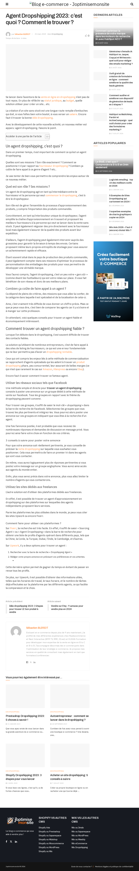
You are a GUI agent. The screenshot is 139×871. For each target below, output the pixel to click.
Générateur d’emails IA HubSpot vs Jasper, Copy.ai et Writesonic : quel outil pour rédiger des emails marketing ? (121, 57)
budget (70, 100)
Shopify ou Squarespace (50, 835)
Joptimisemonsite (12, 866)
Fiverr (13, 528)
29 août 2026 (102, 43)
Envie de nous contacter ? (81, 866)
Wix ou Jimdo (78, 827)
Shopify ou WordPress (49, 847)
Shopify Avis (44, 827)
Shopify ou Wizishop (48, 839)
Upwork (14, 545)
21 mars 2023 (40, 34)
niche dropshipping (29, 449)
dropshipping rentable (59, 351)
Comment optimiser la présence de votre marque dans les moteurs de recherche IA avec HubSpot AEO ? (113, 35)
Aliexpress (59, 369)
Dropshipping (57, 34)
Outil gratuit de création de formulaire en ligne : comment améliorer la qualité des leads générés (121, 79)
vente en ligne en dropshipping (58, 97)
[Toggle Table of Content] (46, 136)
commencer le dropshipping (61, 195)
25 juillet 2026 (116, 109)
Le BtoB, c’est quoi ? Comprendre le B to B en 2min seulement (112, 164)
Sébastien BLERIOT (22, 34)
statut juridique (53, 100)
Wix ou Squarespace (81, 831)
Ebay (80, 369)
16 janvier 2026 (117, 190)
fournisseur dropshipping (53, 165)
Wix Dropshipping (80, 847)
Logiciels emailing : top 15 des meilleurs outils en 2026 (121, 183)
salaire (73, 114)
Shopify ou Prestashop (49, 831)
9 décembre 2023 (117, 221)
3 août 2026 (115, 90)
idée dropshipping (42, 117)
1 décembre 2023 (117, 206)
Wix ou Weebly (78, 839)
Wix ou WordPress (80, 835)
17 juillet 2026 (116, 133)
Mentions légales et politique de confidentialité (114, 866)
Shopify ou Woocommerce (51, 843)
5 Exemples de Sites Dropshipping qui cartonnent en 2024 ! (119, 198)
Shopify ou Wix (45, 851)
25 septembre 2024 (104, 171)
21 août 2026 (115, 68)
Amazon (47, 369)
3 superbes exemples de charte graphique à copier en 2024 (120, 214)
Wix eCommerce (79, 843)
